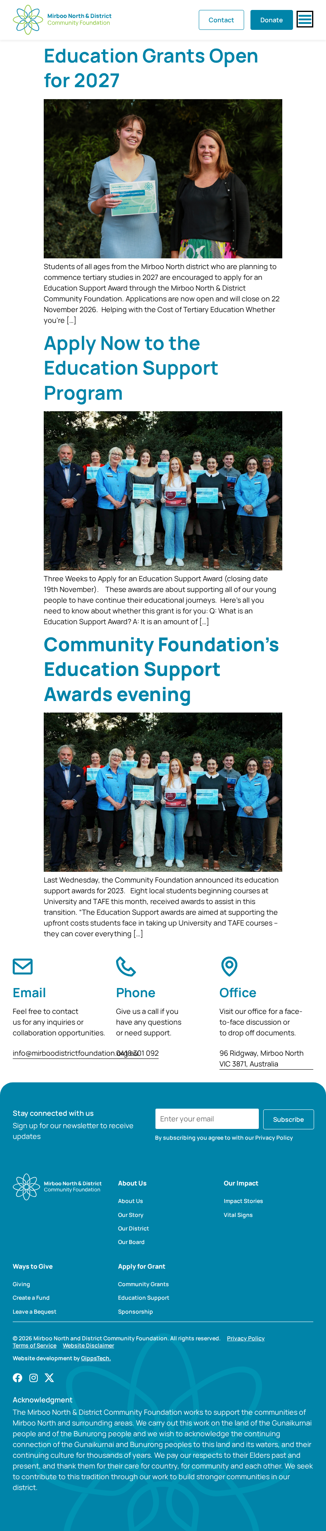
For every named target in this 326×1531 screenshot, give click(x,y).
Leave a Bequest (34, 1311)
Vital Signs (238, 1215)
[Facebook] (17, 1378)
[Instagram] (33, 1378)
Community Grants (143, 1284)
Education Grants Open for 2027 (151, 67)
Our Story (131, 1215)
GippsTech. (96, 1358)
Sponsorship (135, 1311)
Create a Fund (31, 1297)
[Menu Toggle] (305, 19)
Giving (21, 1284)
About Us (130, 1201)
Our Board (131, 1242)
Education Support (143, 1297)
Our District (133, 1228)
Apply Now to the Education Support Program (131, 367)
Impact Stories (243, 1201)
